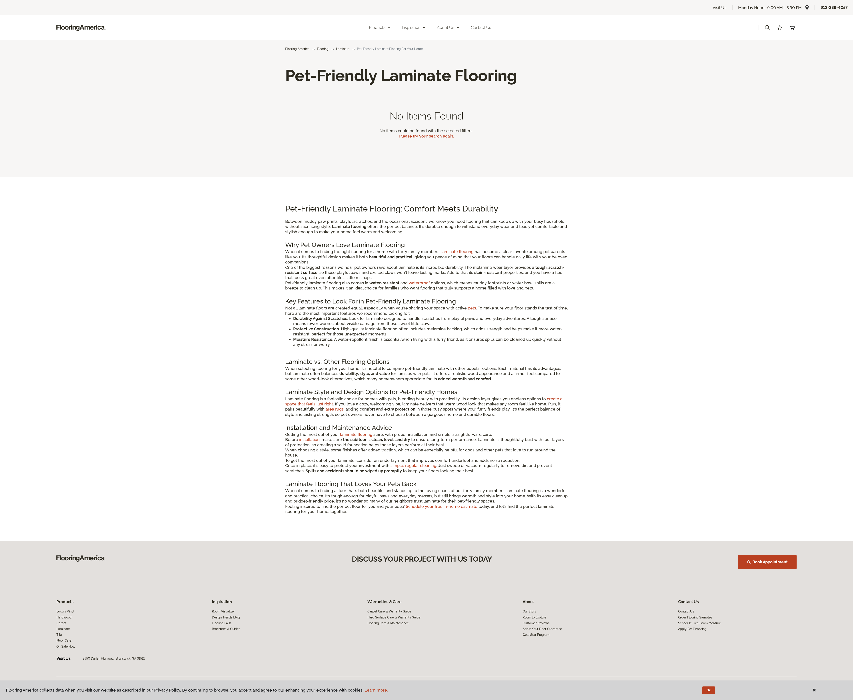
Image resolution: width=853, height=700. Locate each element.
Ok (709, 690)
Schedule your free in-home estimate (441, 506)
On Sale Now (65, 646)
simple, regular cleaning (413, 465)
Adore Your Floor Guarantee (542, 629)
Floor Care (63, 640)
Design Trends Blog (226, 617)
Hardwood (64, 617)
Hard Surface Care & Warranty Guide (393, 617)
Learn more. (376, 690)
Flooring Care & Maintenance (388, 623)
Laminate (342, 49)
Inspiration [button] (411, 27)
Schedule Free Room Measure (699, 623)
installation (309, 439)
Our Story (529, 611)
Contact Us (481, 27)
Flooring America (297, 49)
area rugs (335, 409)
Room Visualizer (223, 611)
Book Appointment (769, 562)
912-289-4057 (834, 7)
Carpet (61, 623)
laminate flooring (457, 251)
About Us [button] (445, 27)
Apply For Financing (692, 629)
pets (472, 308)
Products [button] (377, 27)
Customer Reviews (536, 623)
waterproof (419, 283)
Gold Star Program (536, 634)
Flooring (323, 49)
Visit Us (719, 7)
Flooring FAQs (221, 623)
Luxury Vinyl (65, 611)
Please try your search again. (426, 136)
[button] (767, 27)
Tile (59, 634)
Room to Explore (534, 617)
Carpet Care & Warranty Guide (389, 611)
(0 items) (792, 27)
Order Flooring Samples (695, 617)
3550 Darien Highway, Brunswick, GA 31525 (114, 658)
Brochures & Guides (226, 629)
